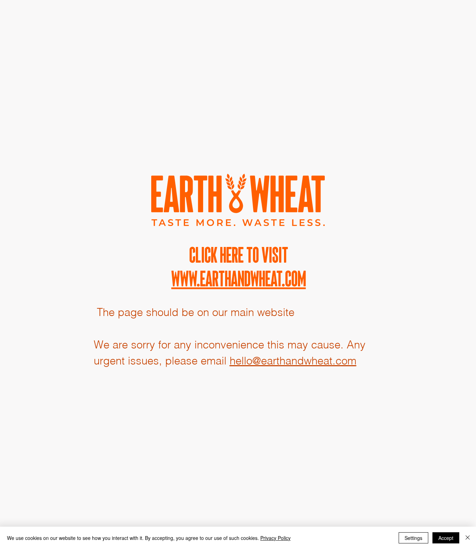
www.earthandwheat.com (238, 278)
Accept (445, 537)
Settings (413, 537)
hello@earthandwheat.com (293, 360)
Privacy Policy (275, 537)
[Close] (467, 537)
